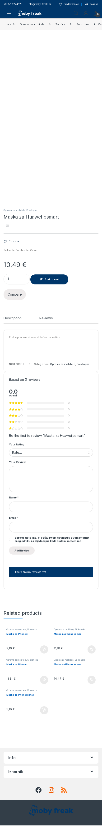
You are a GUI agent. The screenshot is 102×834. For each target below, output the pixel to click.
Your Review (17, 462)
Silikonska (80, 629)
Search (76, 13)
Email (13, 517)
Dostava (93, 4)
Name (14, 497)
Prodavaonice (71, 4)
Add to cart (52, 279)
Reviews (46, 318)
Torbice (60, 24)
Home (7, 24)
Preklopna (82, 24)
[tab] (12, 320)
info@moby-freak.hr (39, 4)
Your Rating (16, 444)
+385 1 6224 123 (13, 4)
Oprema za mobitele (32, 24)
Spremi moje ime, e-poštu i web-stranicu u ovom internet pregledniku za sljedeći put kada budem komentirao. (51, 539)
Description (12, 318)
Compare (14, 241)
